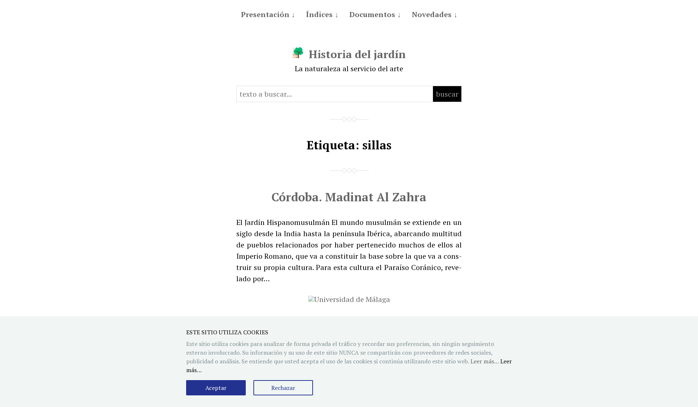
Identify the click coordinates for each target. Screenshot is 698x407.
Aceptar (215, 388)
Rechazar (283, 388)
